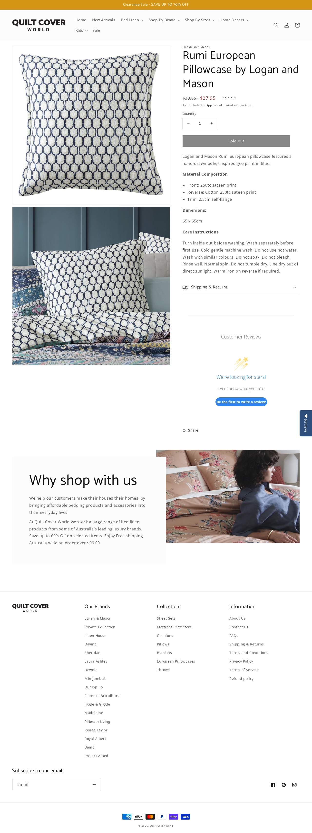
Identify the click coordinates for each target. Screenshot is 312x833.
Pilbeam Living (97, 721)
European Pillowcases (176, 661)
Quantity (189, 113)
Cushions (165, 635)
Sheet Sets (166, 618)
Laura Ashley (96, 661)
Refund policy (241, 678)
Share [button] (193, 430)
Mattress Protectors (174, 627)
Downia (91, 669)
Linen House (96, 635)
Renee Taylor (96, 730)
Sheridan (93, 652)
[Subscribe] (94, 784)
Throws (163, 669)
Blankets (164, 652)
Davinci (91, 644)
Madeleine (94, 712)
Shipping (210, 105)
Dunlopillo (94, 687)
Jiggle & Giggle (97, 704)
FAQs (233, 635)
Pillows (163, 644)
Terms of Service (244, 669)
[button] (132, 20)
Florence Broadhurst (103, 695)
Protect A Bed (96, 755)
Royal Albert (95, 738)
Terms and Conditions (248, 652)
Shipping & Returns (246, 644)
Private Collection (100, 627)
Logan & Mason (98, 618)
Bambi (90, 747)
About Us (237, 618)
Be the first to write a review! (241, 402)
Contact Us (238, 627)
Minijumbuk (95, 678)
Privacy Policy (241, 661)
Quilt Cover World (162, 825)
